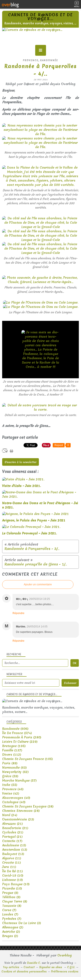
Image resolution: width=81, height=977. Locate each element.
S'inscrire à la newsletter (21, 462)
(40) (16, 798)
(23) (18, 819)
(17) (12, 841)
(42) (10, 793)
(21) (12, 824)
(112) (11, 754)
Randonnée (49, 60)
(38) (28, 806)
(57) (19, 780)
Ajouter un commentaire (38, 584)
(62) (15, 772)
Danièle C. (34, 963)
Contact (29, 967)
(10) (12, 875)
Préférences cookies (64, 971)
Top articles (11, 967)
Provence (30, 60)
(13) (14, 849)
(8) (14, 901)
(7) (9, 910)
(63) (14, 767)
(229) (20, 741)
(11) (11, 858)
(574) (17, 733)
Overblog (64, 955)
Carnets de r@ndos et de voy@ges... (40, 16)
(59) (10, 776)
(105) (27, 759)
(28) (21, 811)
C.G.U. (71, 967)
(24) (9, 815)
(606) (15, 729)
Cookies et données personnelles (24, 971)
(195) (14, 746)
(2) (12, 927)
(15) (14, 845)
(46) (13, 789)
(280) (21, 737)
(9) (10, 893)
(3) (21, 923)
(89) (9, 763)
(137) (12, 750)
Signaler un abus (51, 967)
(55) (9, 785)
